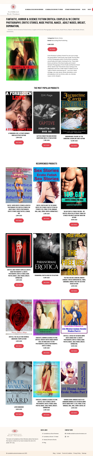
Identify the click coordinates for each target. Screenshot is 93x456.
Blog (84, 9)
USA (66, 2)
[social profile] (13, 2)
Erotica (61, 38)
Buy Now (52, 49)
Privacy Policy (77, 453)
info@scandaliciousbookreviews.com (77, 2)
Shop (89, 9)
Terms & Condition (67, 453)
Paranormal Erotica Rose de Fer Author (46, 275)
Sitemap (84, 453)
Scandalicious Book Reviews (34, 9)
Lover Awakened (19, 407)
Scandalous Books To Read (54, 9)
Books (56, 38)
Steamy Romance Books (72, 9)
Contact (59, 453)
